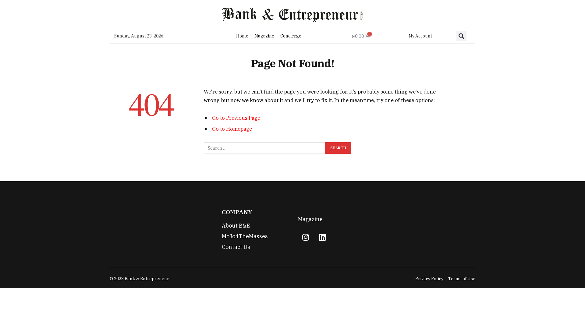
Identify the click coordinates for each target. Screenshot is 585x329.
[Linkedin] (322, 237)
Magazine (264, 36)
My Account (420, 36)
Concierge (290, 36)
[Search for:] (265, 148)
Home (242, 36)
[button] (461, 36)
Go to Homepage (232, 129)
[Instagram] (305, 237)
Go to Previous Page (236, 118)
